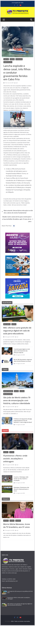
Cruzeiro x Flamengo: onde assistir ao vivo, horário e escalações (21, 478)
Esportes (6, 452)
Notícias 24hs (19, 59)
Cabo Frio (6, 59)
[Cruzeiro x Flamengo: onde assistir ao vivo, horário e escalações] (7, 480)
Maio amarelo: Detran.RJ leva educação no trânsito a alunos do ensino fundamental (18, 212)
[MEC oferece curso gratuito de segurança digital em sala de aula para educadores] (17, 313)
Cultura (16, 391)
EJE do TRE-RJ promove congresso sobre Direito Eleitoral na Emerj (23, 360)
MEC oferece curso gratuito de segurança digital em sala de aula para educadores (17, 330)
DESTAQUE (6, 520)
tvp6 (17, 82)
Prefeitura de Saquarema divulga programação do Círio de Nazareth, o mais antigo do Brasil (23, 420)
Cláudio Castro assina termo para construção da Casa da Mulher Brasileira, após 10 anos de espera (16, 219)
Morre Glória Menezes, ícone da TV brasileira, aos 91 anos (16, 525)
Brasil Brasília (7, 324)
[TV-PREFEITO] (13, 559)
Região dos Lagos (8, 62)
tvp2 (17, 336)
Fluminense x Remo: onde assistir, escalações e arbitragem (15, 458)
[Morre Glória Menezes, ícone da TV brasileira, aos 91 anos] (17, 510)
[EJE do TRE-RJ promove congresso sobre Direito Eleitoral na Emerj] (7, 361)
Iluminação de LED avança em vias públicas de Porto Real (20, 592)
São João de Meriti (8, 394)
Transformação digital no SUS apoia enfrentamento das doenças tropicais (22, 350)
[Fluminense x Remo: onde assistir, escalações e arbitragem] (17, 441)
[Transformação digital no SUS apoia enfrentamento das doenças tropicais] (7, 352)
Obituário (18, 520)
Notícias (12, 59)
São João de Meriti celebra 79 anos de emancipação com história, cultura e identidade (16, 400)
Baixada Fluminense (8, 391)
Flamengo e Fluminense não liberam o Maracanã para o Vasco (21, 489)
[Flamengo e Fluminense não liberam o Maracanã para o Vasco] (7, 490)
